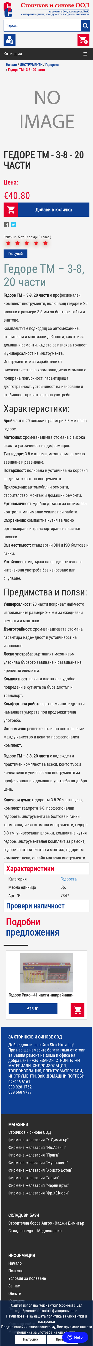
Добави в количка (54, 209)
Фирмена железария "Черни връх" (38, 1185)
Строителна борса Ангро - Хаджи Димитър (46, 1223)
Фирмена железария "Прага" (33, 1154)
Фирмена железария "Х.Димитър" (38, 1139)
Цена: (11, 182)
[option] (46, 110)
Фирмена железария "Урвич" (33, 1177)
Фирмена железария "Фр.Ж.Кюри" (38, 1192)
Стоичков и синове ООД (29, 1132)
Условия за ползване (27, 1278)
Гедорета (69, 878)
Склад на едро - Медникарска (35, 1230)
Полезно (15, 1270)
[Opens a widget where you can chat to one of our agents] (75, 1338)
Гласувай (15, 253)
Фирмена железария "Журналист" (38, 1162)
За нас (14, 1285)
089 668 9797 (20, 1092)
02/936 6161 (19, 1081)
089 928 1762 (20, 1086)
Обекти (14, 1293)
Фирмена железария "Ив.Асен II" (37, 1147)
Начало (15, 1263)
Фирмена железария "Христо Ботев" (40, 1170)
